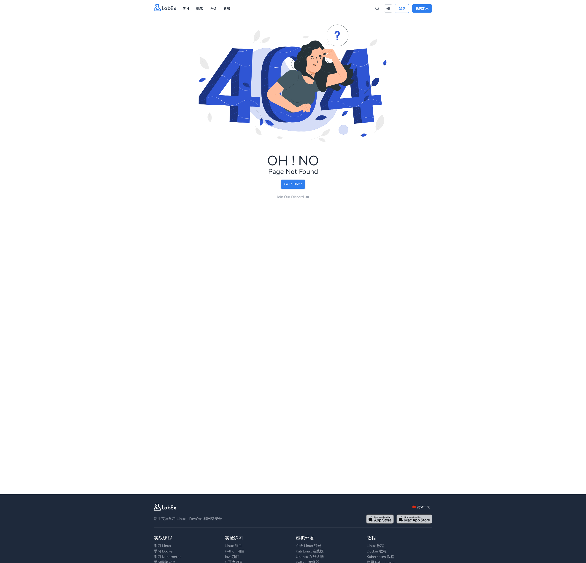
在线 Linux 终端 (308, 545)
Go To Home (293, 184)
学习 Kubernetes (167, 556)
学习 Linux (162, 545)
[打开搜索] (377, 8)
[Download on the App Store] (380, 519)
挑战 (199, 8)
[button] (388, 8)
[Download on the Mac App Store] (414, 519)
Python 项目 (235, 551)
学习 (186, 8)
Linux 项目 (233, 545)
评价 (213, 8)
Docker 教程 (377, 551)
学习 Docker (164, 551)
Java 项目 (232, 556)
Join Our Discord (290, 197)
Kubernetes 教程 (380, 556)
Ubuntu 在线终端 (310, 556)
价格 (227, 8)
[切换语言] (388, 8)
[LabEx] (165, 507)
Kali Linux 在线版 (310, 551)
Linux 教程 (375, 545)
